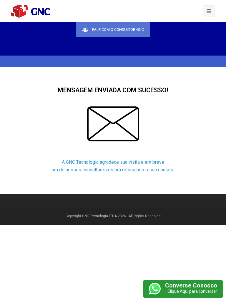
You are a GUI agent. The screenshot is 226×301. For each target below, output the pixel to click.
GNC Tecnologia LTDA (99, 216)
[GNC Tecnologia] (30, 11)
